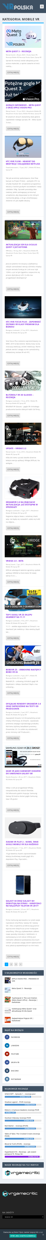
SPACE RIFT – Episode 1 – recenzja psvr (20, 1094)
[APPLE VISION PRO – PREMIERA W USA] (8, 980)
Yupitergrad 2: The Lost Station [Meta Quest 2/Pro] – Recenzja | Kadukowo (25, 1000)
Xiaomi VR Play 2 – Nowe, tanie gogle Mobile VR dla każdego (22, 843)
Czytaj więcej (13, 72)
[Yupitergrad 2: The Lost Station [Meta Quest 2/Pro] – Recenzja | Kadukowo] (8, 999)
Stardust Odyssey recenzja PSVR (18, 1118)
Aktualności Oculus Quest (14, 114)
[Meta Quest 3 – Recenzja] (23, 37)
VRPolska (9, 251)
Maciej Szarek (10, 55)
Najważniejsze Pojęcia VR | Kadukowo (22, 1019)
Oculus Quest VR (32, 55)
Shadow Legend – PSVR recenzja (18, 1102)
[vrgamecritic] (22, 1175)
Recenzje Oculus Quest (26, 57)
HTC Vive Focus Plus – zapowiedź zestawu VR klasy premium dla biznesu (23, 324)
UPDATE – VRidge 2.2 (16, 448)
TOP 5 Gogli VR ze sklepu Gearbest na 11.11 (19, 616)
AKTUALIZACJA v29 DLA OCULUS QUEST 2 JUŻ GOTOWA (21, 245)
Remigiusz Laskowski (13, 330)
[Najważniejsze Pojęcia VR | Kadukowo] (8, 1020)
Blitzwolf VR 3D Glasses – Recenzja (20, 396)
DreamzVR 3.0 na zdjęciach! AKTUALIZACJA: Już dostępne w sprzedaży (22, 504)
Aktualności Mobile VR (33, 111)
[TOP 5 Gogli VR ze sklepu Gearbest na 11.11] (23, 600)
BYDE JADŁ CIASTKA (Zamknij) (23, 1236)
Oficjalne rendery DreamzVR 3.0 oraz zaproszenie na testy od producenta (23, 706)
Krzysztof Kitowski (12, 848)
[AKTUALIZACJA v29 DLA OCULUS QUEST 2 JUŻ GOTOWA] (23, 230)
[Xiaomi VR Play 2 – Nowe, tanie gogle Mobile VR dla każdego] (23, 827)
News (32, 114)
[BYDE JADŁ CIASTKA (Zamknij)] (43, 1234)
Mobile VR (26, 114)
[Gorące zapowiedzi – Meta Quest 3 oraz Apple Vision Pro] (23, 91)
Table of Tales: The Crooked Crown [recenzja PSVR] (22, 1135)
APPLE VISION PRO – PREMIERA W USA (25, 980)
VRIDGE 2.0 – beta (14, 561)
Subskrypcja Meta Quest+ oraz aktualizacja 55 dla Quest (24, 1010)
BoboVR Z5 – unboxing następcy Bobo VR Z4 (23, 670)
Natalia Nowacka (11, 777)
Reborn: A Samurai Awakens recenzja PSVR (22, 1110)
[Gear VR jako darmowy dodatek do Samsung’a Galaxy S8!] (23, 756)
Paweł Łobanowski (12, 167)
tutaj (40, 1232)
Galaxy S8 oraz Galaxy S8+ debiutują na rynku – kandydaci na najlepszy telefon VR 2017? (23, 903)
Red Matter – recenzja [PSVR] (16, 1126)
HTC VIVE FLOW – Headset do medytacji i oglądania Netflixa (23, 162)
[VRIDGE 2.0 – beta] (23, 546)
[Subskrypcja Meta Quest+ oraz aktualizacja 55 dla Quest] (8, 1010)
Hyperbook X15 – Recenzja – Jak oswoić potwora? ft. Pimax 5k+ (20, 1153)
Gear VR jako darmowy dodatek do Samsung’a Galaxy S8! (23, 772)
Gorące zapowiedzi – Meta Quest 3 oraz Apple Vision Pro (23, 106)
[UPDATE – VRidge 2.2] (23, 434)
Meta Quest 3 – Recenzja (18, 51)
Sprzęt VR (38, 57)
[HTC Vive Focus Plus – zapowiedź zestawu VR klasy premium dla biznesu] (23, 307)
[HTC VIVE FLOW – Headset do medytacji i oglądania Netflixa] (23, 147)
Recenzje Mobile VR (12, 57)
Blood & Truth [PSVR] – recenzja (17, 1144)
